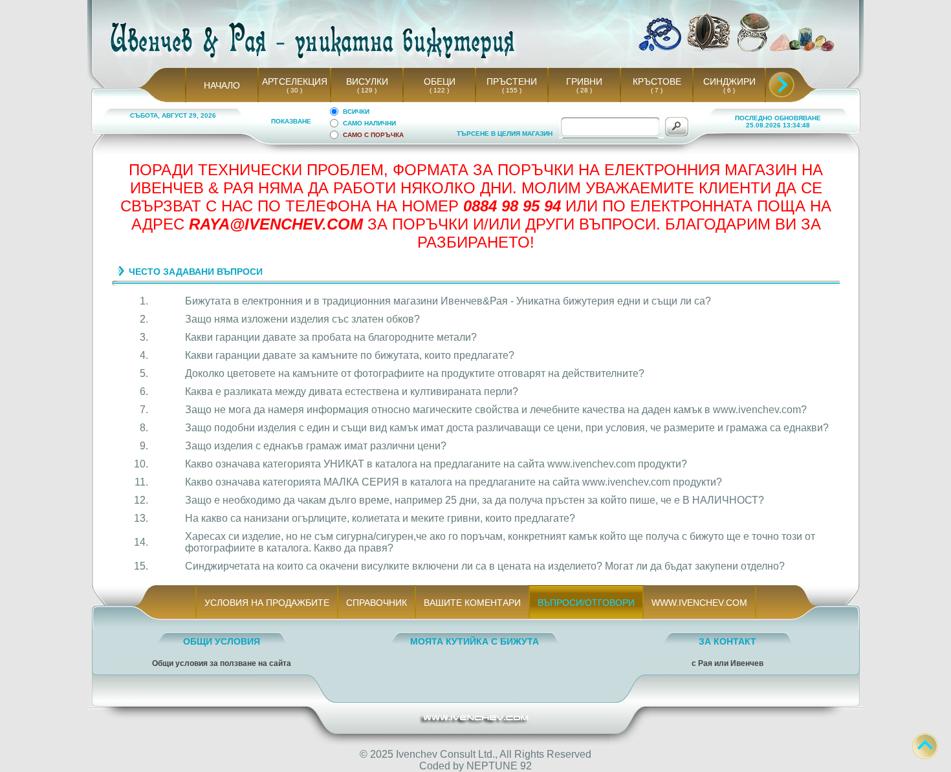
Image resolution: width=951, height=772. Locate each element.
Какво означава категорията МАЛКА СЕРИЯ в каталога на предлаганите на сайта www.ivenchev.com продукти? (453, 482)
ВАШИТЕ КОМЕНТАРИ (472, 602)
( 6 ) (729, 90)
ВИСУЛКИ (367, 81)
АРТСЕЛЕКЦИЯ (294, 81)
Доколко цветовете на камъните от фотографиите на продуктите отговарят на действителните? (414, 373)
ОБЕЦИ (439, 81)
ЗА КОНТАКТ (727, 641)
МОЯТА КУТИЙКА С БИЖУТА (474, 641)
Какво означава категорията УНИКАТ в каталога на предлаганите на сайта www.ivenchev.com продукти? (436, 463)
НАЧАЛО (222, 85)
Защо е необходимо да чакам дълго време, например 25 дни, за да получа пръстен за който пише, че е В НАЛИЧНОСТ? (474, 500)
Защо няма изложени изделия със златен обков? (302, 319)
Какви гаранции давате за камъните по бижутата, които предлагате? (349, 355)
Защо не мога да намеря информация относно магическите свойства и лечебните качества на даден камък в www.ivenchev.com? (496, 409)
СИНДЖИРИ (729, 81)
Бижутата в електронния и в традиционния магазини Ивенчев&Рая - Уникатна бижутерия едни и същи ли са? (448, 300)
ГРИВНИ (584, 81)
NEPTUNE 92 (499, 765)
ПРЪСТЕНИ (511, 81)
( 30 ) (294, 90)
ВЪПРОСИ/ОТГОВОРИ (586, 602)
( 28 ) (584, 90)
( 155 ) (511, 90)
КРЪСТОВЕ (657, 81)
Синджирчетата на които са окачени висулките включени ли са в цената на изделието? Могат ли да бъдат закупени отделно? (485, 566)
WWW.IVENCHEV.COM (699, 602)
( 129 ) (366, 90)
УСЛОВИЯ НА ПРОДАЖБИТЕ (267, 602)
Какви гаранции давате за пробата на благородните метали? (331, 337)
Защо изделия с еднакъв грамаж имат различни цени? (315, 445)
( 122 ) (439, 90)
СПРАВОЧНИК (376, 602)
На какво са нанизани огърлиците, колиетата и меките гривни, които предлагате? (380, 518)
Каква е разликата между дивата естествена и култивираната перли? (351, 391)
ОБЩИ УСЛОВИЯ (221, 641)
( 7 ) (656, 90)
